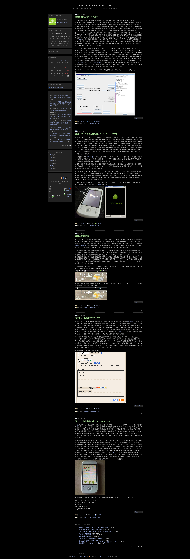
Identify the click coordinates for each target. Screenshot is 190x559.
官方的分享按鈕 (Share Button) (88, 318)
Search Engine (56, 45)
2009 (51, 160)
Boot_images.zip (116, 161)
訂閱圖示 (120, 332)
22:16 (82, 305)
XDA (88, 157)
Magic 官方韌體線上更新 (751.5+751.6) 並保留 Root (94, 527)
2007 (51, 166)
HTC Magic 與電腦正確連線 (87, 535)
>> (65, 60)
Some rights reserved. (79, 556)
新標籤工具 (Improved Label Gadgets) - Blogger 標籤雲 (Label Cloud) (99, 542)
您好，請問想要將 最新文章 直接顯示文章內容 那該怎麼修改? (60, 116)
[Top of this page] (141, 126)
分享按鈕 (131, 321)
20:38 (82, 223)
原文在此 (81, 62)
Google (61, 43)
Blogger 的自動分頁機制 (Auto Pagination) (91, 538)
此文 (80, 39)
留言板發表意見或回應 (56, 87)
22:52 (82, 515)
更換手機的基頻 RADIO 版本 (86, 17)
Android (85, 123)
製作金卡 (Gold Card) (85, 533)
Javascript (53, 43)
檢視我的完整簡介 (64, 22)
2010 (51, 157)
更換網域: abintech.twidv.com (87, 544)
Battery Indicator (80, 245)
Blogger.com (104, 556)
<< (54, 60)
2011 (51, 155)
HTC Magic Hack (94, 123)
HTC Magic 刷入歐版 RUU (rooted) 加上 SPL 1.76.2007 (95, 531)
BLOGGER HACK (95, 411)
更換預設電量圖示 (82, 236)
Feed (52, 41)
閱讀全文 (137, 118)
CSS (67, 43)
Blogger (86, 411)
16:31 (82, 121)
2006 (51, 168)
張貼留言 (98, 121)
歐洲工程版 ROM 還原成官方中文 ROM (90, 529)
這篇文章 (93, 157)
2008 (51, 163)
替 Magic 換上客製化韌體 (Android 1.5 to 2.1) (93, 421)
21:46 (82, 408)
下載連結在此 (96, 62)
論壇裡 (99, 184)
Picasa (64, 45)
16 (92, 515)
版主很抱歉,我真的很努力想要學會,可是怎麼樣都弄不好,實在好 (60, 104)
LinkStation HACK (55, 39)
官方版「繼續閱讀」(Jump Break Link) (90, 540)
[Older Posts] (141, 546)
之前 (76, 425)
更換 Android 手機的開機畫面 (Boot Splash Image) (96, 134)
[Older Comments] (70, 145)
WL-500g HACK (63, 36)
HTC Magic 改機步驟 (85, 536)
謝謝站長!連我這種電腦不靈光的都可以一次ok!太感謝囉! (60, 122)
